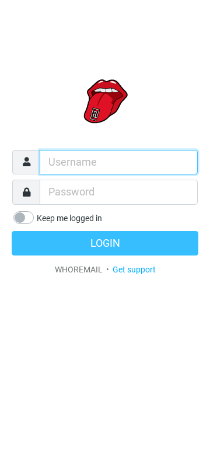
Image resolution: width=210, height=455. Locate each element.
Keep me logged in (69, 218)
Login (105, 243)
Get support (134, 269)
